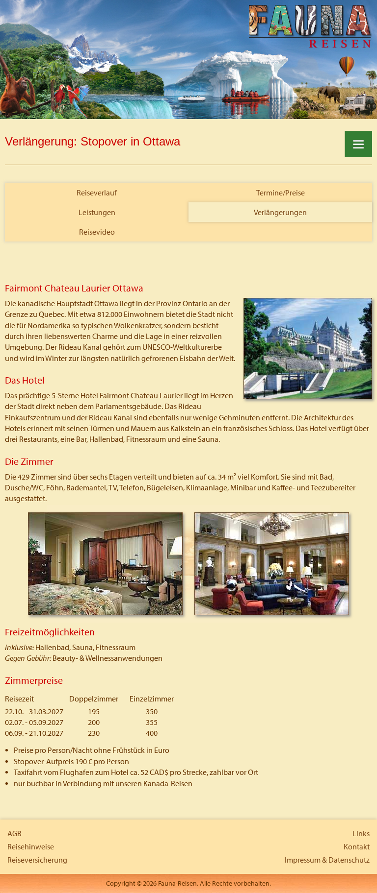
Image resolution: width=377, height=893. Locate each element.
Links (361, 833)
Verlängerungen (280, 212)
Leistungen (97, 212)
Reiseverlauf (97, 192)
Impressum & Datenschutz (327, 860)
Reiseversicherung (37, 860)
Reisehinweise (30, 846)
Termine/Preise (280, 192)
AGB (14, 833)
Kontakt (357, 846)
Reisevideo (97, 232)
